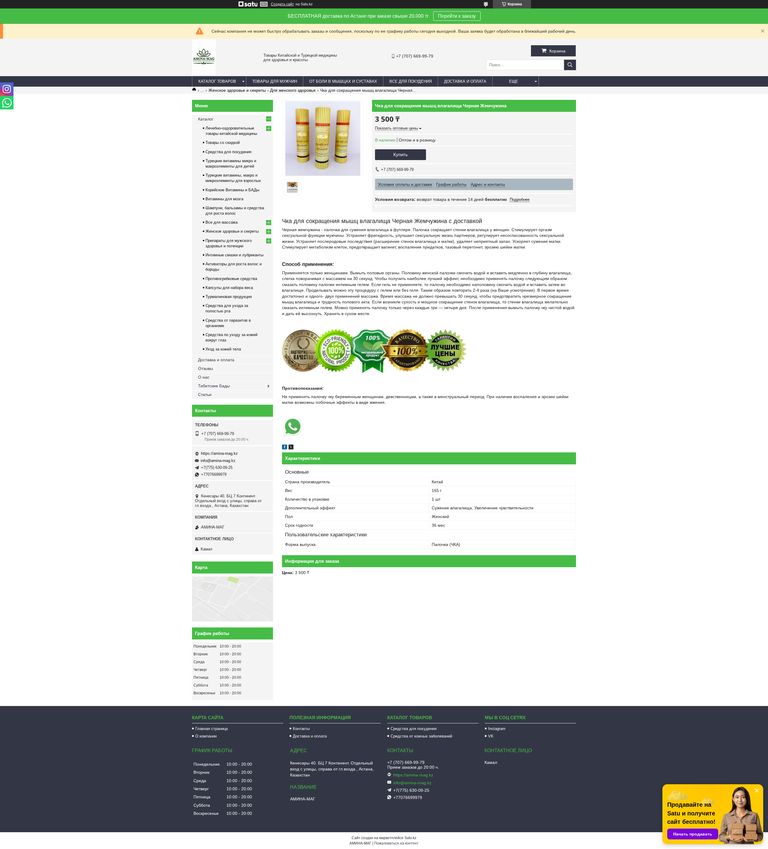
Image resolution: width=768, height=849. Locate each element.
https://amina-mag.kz (219, 453)
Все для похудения (410, 81)
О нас (203, 377)
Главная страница (211, 728)
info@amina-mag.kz (218, 460)
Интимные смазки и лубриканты (234, 255)
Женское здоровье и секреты (237, 90)
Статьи (205, 394)
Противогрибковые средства (231, 278)
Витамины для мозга (224, 199)
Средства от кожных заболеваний (421, 736)
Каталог (205, 119)
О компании (206, 736)
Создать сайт (282, 4)
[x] (291, 447)
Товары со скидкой (223, 142)
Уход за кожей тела (223, 349)
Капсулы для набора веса (229, 287)
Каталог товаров (217, 81)
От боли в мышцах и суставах (343, 81)
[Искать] (570, 65)
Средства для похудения (228, 152)
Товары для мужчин (274, 81)
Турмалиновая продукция (229, 296)
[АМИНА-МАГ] (204, 73)
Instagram (497, 728)
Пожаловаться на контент (396, 843)
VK (491, 736)
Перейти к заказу (457, 16)
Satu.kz (410, 838)
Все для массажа (222, 222)
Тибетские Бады (214, 385)
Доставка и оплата (465, 81)
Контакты (301, 728)
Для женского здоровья (293, 90)
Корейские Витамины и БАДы (232, 190)
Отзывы (205, 368)
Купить (400, 154)
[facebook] (284, 447)
